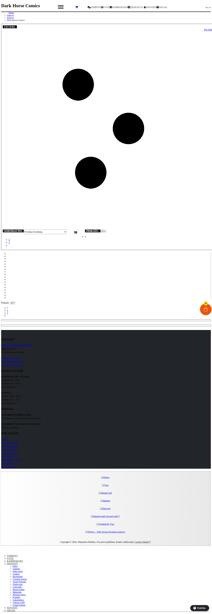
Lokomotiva (18, 600)
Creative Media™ (142, 542)
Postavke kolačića (9, 467)
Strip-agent (18, 571)
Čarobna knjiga (20, 579)
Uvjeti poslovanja (9, 453)
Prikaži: (92, 231)
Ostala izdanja (19, 605)
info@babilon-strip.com (12, 361)
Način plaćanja (8, 456)
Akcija (11, 610)
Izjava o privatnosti (9, 442)
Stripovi (12, 556)
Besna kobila (19, 589)
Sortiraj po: (13, 231)
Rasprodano (15, 561)
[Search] (42, 7)
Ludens (16, 574)
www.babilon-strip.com (12, 365)
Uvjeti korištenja (8, 449)
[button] (17, 26)
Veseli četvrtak (19, 582)
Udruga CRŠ (19, 602)
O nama (4, 439)
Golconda (17, 587)
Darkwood (17, 584)
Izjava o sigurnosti (9, 446)
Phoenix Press (19, 595)
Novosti (12, 608)
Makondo (17, 592)
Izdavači (12, 563)
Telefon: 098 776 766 (11, 358)
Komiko (16, 597)
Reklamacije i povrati (10, 460)
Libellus (16, 569)
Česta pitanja (7, 463)
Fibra (15, 566)
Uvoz (10, 558)
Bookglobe (18, 576)
